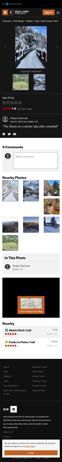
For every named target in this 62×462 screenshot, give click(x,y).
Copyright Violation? (31, 71)
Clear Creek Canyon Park (46, 21)
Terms (37, 458)
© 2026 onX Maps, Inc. (22, 458)
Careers (7, 436)
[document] (31, 448)
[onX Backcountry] (12, 4)
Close (31, 452)
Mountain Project (39, 367)
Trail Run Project (39, 381)
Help (5, 371)
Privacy (46, 458)
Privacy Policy (29, 446)
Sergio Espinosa (19, 118)
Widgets (7, 376)
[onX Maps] (10, 411)
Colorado (6, 21)
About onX (8, 432)
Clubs (5, 381)
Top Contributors (10, 385)
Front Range (18, 21)
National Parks (38, 390)
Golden (29, 21)
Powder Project (39, 385)
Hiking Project (38, 376)
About (6, 367)
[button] (3, 134)
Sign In (48, 12)
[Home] (16, 12)
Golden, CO (33, 121)
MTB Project (37, 371)
